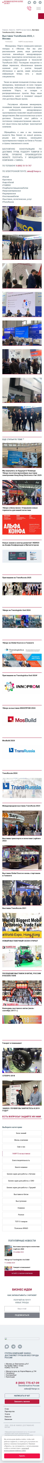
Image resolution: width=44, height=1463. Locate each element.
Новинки (21, 1208)
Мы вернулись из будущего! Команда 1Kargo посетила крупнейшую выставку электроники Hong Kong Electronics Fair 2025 (22, 473)
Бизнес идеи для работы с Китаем (21, 1174)
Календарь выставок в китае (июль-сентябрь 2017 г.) (18, 1009)
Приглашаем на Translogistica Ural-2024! (19, 675)
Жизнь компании (21, 1140)
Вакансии (8, 1419)
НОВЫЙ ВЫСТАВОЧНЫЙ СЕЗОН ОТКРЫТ (20, 941)
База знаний (21, 1133)
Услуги (7, 1414)
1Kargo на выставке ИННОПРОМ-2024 (18, 708)
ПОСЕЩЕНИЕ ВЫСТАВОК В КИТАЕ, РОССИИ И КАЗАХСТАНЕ (21, 974)
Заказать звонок (22, 1401)
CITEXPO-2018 (8, 1076)
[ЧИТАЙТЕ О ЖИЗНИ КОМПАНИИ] (5, 1275)
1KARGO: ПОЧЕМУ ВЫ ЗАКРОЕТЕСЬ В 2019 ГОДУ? (21, 1109)
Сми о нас (21, 1147)
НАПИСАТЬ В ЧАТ (22, 1396)
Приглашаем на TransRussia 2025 (16, 578)
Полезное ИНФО (21, 1228)
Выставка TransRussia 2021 (14, 908)
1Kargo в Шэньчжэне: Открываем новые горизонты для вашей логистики (20, 509)
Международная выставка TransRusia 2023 (21, 806)
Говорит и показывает (12, 1043)
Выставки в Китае (21, 1194)
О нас (7, 1409)
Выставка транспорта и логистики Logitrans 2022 (21, 839)
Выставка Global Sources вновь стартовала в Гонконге (21, 874)
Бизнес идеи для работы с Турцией (21, 1187)
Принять (22, 1456)
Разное (21, 1215)
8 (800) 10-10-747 (23, 166)
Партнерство (10, 1411)
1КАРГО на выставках (23, 30)
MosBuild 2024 (8, 741)
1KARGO (19, 1425)
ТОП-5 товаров (21, 1222)
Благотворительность (21, 1160)
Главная (5, 30)
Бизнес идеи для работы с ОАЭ (21, 1181)
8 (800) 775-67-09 (11, 1368)
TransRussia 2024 (9, 773)
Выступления (21, 1201)
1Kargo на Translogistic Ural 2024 (16, 610)
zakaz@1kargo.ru (34, 171)
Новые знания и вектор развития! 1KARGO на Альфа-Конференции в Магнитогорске (20, 544)
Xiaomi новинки (21, 1167)
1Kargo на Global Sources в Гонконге (18, 643)
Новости (12, 30)
